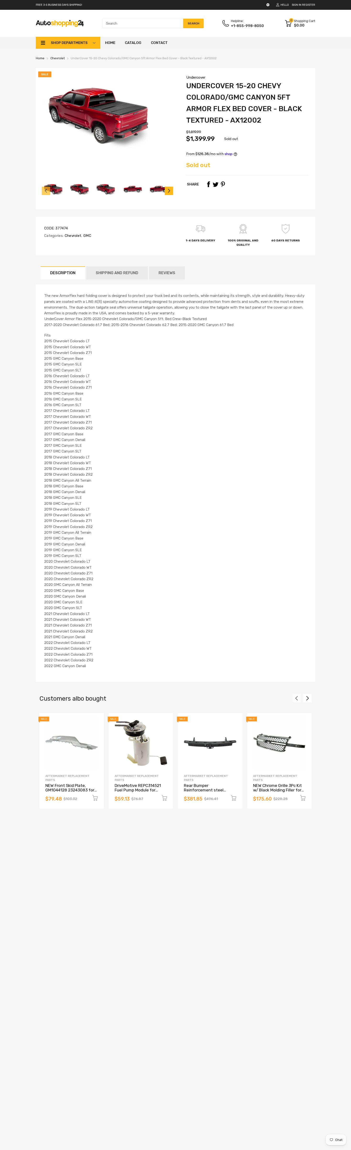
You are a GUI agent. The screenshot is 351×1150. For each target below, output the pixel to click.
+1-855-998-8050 (247, 26)
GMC (86, 236)
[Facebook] (208, 184)
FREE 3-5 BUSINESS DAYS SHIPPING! (59, 4)
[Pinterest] (223, 184)
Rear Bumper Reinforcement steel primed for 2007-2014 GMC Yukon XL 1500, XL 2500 (209, 792)
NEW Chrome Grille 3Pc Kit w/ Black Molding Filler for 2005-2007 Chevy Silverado (277, 792)
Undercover (195, 77)
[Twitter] (215, 184)
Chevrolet (72, 236)
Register (308, 4)
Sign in (296, 4)
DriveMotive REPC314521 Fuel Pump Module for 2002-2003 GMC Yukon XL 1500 (139, 792)
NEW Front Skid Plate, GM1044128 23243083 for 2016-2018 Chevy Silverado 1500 (70, 792)
